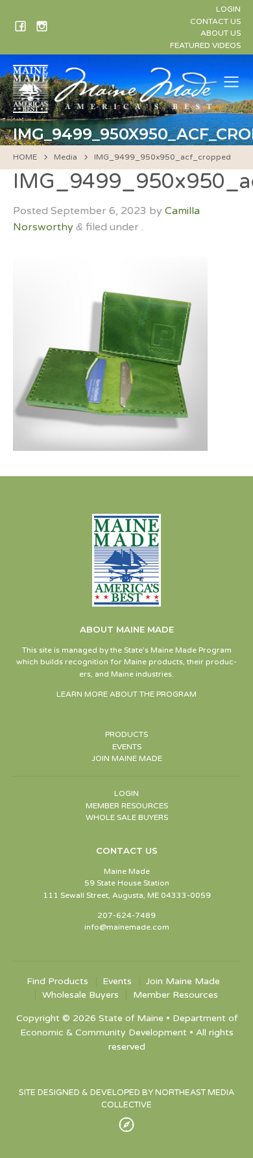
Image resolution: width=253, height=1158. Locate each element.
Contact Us (215, 21)
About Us (220, 33)
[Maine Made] (116, 106)
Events (117, 981)
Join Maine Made (183, 981)
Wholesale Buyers (80, 995)
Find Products (57, 981)
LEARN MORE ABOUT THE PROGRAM (126, 694)
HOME (25, 157)
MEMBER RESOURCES (127, 805)
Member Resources (175, 995)
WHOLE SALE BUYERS (127, 817)
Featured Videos (205, 45)
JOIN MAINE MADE (126, 758)
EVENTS (126, 746)
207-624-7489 (126, 915)
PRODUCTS (126, 734)
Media (65, 157)
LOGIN (126, 793)
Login (228, 9)
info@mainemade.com (126, 927)
